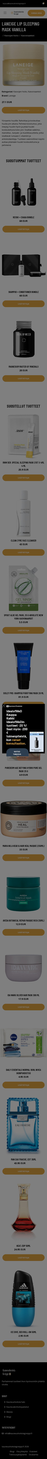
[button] (17, 754)
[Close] (3, 705)
